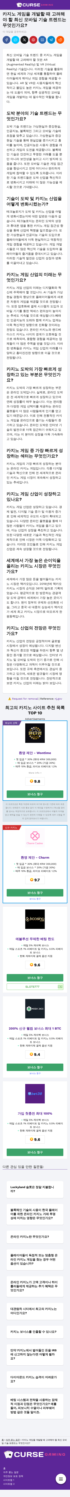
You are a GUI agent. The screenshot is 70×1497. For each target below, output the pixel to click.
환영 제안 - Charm (35, 857)
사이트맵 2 (8, 1484)
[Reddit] (60, 40)
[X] (24, 40)
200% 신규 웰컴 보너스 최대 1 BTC (35, 1028)
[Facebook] (6, 40)
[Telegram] (51, 40)
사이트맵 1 (8, 1480)
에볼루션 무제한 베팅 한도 (35, 939)
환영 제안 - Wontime (35, 753)
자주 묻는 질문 (11, 1472)
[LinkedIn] (42, 40)
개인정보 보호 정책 (13, 1476)
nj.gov (58, 698)
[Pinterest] (33, 40)
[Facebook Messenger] (15, 40)
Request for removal (25, 698)
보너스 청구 (35, 794)
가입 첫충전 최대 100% (35, 1113)
